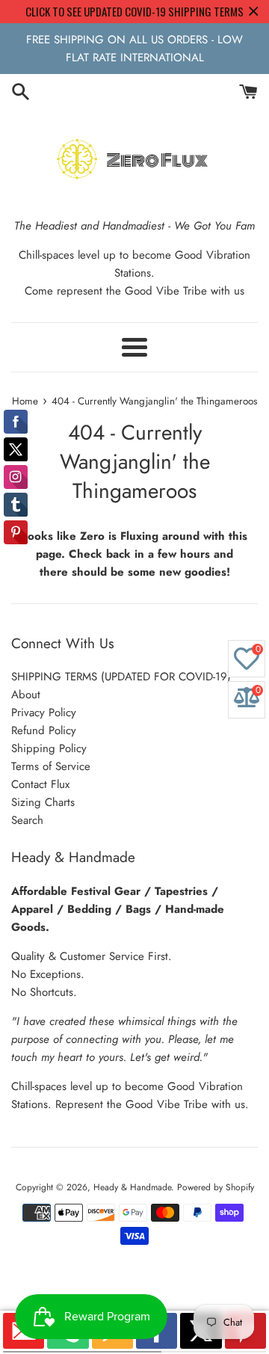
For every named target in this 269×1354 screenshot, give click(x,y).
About (25, 694)
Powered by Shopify (215, 1187)
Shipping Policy (49, 748)
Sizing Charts (43, 802)
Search (27, 820)
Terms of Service (50, 766)
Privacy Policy (43, 712)
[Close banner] (253, 11)
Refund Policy (43, 730)
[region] (134, 11)
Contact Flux (40, 784)
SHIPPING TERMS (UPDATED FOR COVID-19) (121, 676)
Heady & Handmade (132, 1187)
